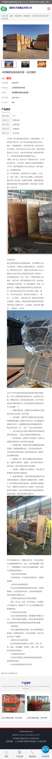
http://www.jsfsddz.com (9, 673)
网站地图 (42, 741)
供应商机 (18, 16)
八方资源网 (19, 741)
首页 (11, 16)
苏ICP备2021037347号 (33, 735)
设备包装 (26, 16)
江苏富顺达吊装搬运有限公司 (21, 738)
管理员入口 (35, 741)
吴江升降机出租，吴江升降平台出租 (15, 718)
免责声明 (27, 741)
